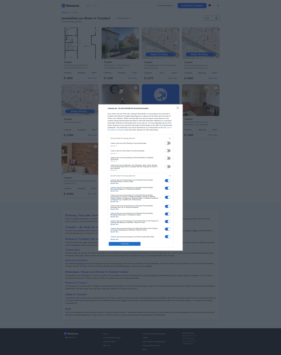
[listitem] (140, 138)
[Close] (178, 108)
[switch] (168, 143)
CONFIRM (125, 244)
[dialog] (140, 177)
